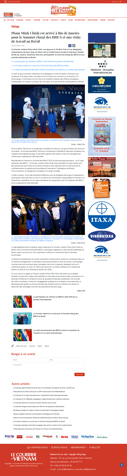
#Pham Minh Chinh (21, 346)
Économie (19, 20)
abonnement (78, 447)
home (5, 20)
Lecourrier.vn (63, 10)
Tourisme (36, 20)
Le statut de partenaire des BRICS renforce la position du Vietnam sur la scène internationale (56, 331)
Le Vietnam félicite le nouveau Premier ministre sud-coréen (34, 403)
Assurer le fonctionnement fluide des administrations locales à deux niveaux (40, 418)
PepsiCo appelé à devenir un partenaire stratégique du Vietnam (36, 414)
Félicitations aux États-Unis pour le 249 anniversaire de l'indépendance (39, 391)
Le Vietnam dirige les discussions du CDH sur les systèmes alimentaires (38, 406)
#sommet (32, 346)
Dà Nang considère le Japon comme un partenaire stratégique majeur (38, 410)
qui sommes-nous (37, 447)
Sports (63, 20)
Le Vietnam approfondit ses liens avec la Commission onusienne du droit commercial (43, 388)
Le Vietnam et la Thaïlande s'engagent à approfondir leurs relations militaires (41, 399)
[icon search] (120, 1)
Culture (45, 20)
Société (28, 20)
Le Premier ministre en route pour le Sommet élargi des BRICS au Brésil (55, 315)
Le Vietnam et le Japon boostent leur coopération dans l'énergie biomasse (40, 395)
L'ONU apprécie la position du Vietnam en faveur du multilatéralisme (38, 429)
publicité (95, 447)
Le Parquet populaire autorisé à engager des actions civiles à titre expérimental (42, 425)
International (80, 20)
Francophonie (93, 20)
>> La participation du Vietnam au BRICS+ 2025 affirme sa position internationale (42, 61)
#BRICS (40, 346)
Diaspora (111, 20)
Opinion (103, 20)
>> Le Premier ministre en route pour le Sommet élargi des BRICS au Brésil (40, 65)
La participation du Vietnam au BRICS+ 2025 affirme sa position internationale (55, 298)
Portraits (54, 20)
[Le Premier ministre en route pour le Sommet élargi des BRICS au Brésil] (22, 318)
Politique (10, 20)
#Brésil (47, 346)
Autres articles (20, 383)
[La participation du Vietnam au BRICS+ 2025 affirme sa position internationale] (22, 302)
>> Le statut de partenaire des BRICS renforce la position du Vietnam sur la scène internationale (48, 70)
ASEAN (70, 20)
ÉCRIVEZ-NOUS (59, 447)
